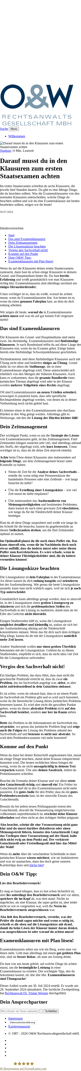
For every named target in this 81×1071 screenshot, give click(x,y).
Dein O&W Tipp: (19, 257)
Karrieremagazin (19, 1026)
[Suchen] (41, 1011)
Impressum (15, 1018)
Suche (4, 128)
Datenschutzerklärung (22, 1022)
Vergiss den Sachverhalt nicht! (28, 250)
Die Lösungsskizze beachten (27, 246)
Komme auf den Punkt (23, 254)
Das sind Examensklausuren (26, 239)
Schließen (51, 1011)
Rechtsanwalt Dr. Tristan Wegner (26, 993)
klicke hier (36, 865)
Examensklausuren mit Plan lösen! (30, 261)
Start (11, 235)
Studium (5, 150)
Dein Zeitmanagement (22, 242)
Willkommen (16, 136)
